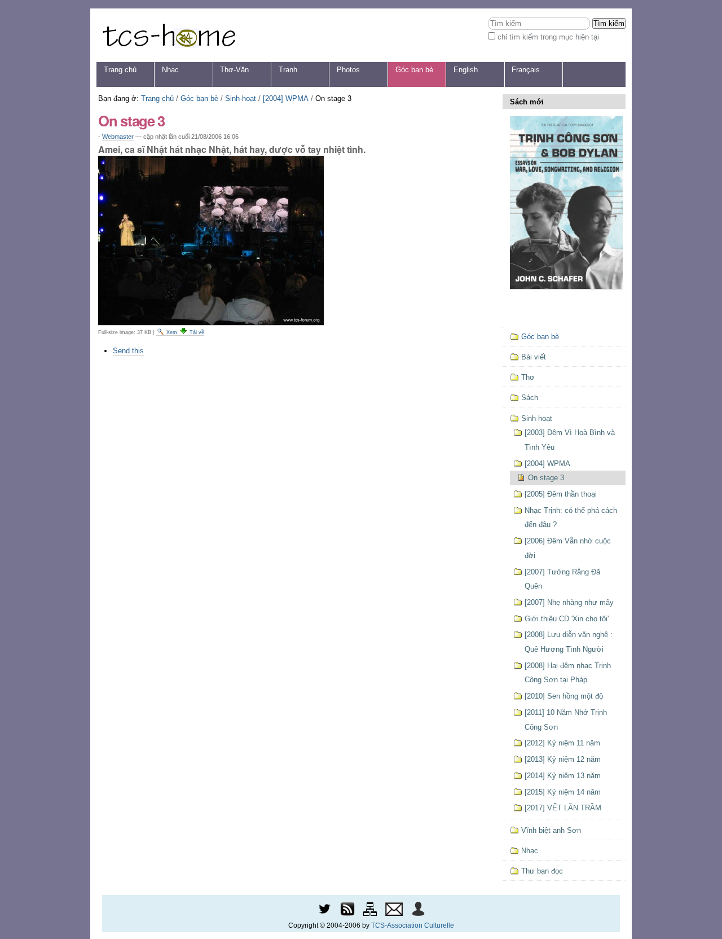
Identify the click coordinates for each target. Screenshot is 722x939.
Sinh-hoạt (240, 98)
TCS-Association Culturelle (412, 925)
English (466, 69)
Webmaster (118, 136)
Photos (348, 69)
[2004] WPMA (286, 98)
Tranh (288, 69)
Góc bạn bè (414, 69)
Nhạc (170, 69)
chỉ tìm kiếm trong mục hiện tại (548, 37)
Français (526, 69)
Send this (128, 350)
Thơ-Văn (234, 69)
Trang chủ (120, 69)
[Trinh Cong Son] (168, 35)
